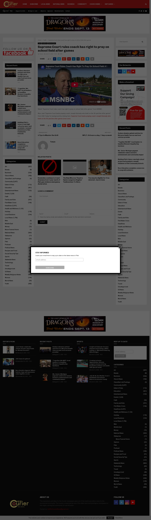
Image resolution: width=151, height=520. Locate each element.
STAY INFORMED (42, 253)
